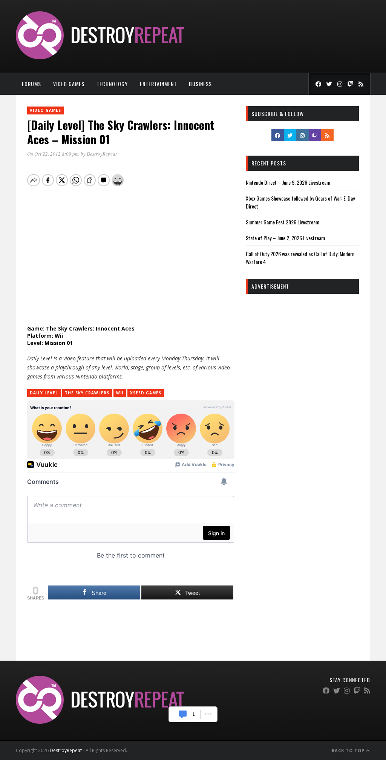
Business (200, 84)
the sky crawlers (87, 392)
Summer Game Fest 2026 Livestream (282, 222)
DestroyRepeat (102, 153)
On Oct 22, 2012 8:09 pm (52, 153)
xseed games (145, 392)
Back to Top (349, 750)
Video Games (68, 84)
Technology (112, 84)
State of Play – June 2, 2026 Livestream (285, 238)
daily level (44, 392)
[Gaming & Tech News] (100, 57)
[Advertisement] (302, 348)
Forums (31, 84)
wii (119, 392)
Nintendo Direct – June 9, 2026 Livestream (288, 182)
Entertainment (158, 84)
